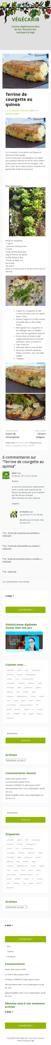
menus (33, 696)
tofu (8, 713)
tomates (16, 713)
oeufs (24, 445)
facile (40, 683)
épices (39, 713)
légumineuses (22, 696)
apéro (8, 445)
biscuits (20, 674)
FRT (33, 1041)
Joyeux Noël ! (21, 778)
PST (37, 705)
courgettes (16, 445)
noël (8, 700)
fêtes (19, 687)
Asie (26, 670)
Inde (18, 692)
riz (33, 709)
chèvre (9, 679)
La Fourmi (14, 110)
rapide (26, 709)
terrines (31, 445)
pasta (38, 700)
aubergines (36, 670)
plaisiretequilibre (13, 795)
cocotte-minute (27, 679)
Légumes (10, 696)
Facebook (11, 956)
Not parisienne (12, 788)
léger (34, 692)
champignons (31, 674)
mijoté (41, 696)
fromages (10, 687)
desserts (31, 683)
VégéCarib (25, 19)
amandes (10, 670)
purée (9, 709)
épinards (10, 718)
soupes (40, 709)
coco (17, 679)
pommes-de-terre (26, 705)
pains (31, 700)
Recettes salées (12, 113)
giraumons (29, 687)
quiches (18, 709)
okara (23, 700)
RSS (8, 946)
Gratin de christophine (12, 434)
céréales (21, 683)
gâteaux (10, 692)
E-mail (10, 596)
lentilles (26, 692)
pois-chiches (11, 705)
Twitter (10, 951)
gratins (38, 687)
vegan (31, 713)
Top (24, 713)
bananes (10, 674)
